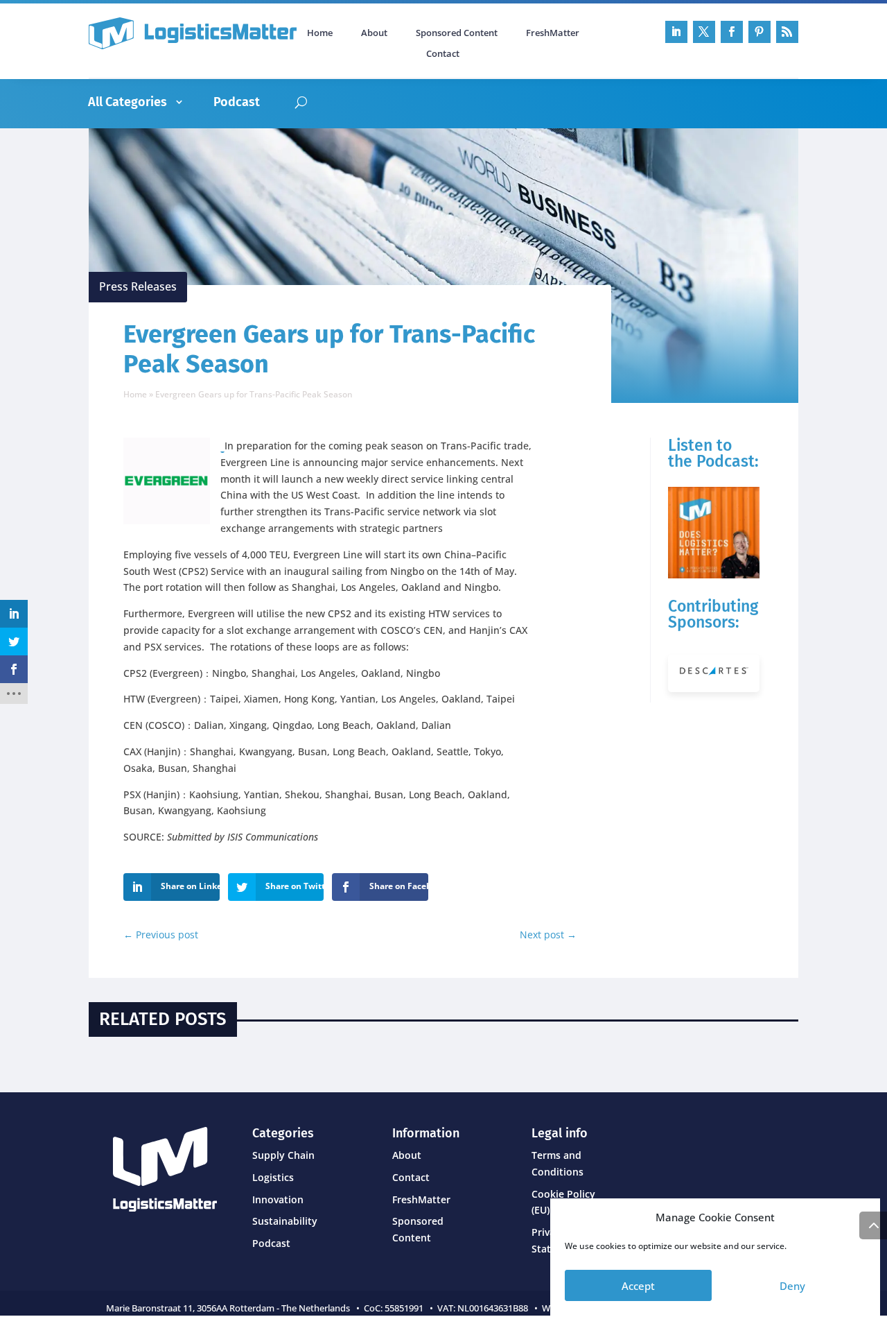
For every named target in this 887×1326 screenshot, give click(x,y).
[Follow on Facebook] (732, 32)
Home (320, 33)
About (374, 33)
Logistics (273, 1177)
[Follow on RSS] (787, 32)
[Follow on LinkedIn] (676, 32)
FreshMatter (552, 33)
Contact (442, 54)
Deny (792, 1286)
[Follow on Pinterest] (759, 32)
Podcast (236, 102)
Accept (638, 1286)
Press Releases (138, 286)
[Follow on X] (704, 32)
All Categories (127, 102)
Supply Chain (283, 1155)
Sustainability (284, 1221)
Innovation (278, 1199)
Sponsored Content (457, 33)
